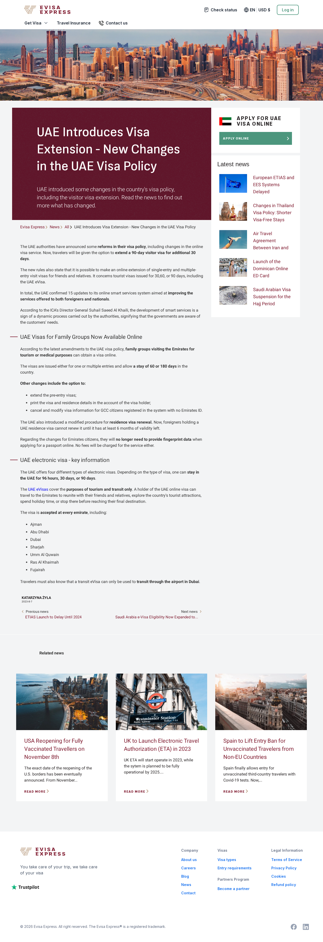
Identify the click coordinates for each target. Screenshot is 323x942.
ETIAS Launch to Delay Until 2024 (53, 617)
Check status (224, 9)
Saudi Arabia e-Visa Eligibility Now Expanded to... (156, 617)
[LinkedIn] (306, 927)
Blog (185, 876)
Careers (188, 868)
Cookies (278, 876)
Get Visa (32, 22)
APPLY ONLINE (236, 138)
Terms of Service (286, 859)
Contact (188, 893)
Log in (288, 9)
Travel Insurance (74, 22)
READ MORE (35, 791)
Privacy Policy (284, 868)
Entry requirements (235, 868)
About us (189, 859)
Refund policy (283, 884)
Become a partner (234, 888)
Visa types (227, 859)
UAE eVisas (38, 489)
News (186, 884)
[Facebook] (294, 927)
